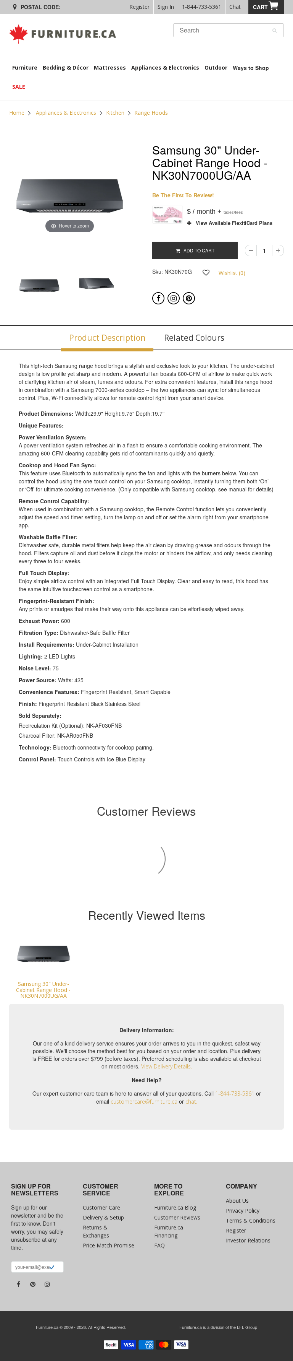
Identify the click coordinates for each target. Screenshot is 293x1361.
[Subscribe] (52, 1268)
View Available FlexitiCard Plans (231, 223)
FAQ (159, 1245)
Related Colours (194, 337)
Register (139, 6)
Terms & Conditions (250, 1220)
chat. (191, 1101)
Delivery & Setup (103, 1217)
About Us (237, 1200)
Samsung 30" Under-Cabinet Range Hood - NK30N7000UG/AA (43, 989)
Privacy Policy (242, 1210)
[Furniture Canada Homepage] (65, 34)
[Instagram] (173, 298)
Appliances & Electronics (66, 112)
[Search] (274, 30)
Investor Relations (248, 1240)
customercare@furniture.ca (144, 1101)
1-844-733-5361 (201, 6)
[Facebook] (158, 298)
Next (149, 292)
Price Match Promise (108, 1245)
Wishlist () (232, 272)
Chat (235, 6)
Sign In (166, 6)
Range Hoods (151, 112)
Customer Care (101, 1207)
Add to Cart (197, 250)
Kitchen (115, 112)
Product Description (107, 337)
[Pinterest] (189, 298)
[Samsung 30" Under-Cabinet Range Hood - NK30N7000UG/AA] (43, 954)
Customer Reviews (177, 1217)
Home (16, 112)
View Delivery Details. (166, 1066)
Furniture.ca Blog (175, 1207)
